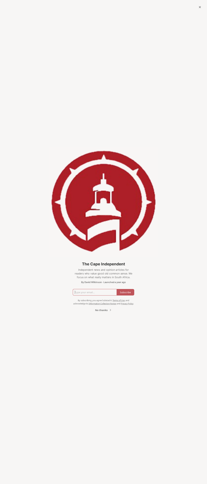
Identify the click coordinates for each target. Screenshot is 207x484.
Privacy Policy (127, 303)
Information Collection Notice (102, 303)
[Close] (200, 7)
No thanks (101, 310)
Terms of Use (119, 300)
